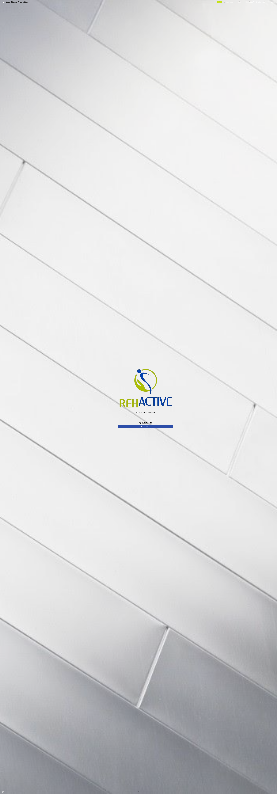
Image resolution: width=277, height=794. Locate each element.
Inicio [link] (220, 2)
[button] (138, 791)
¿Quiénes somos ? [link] (229, 2)
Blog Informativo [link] (261, 2)
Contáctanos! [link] (250, 2)
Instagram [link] (272, 2)
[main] (145, 412)
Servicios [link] (239, 2)
